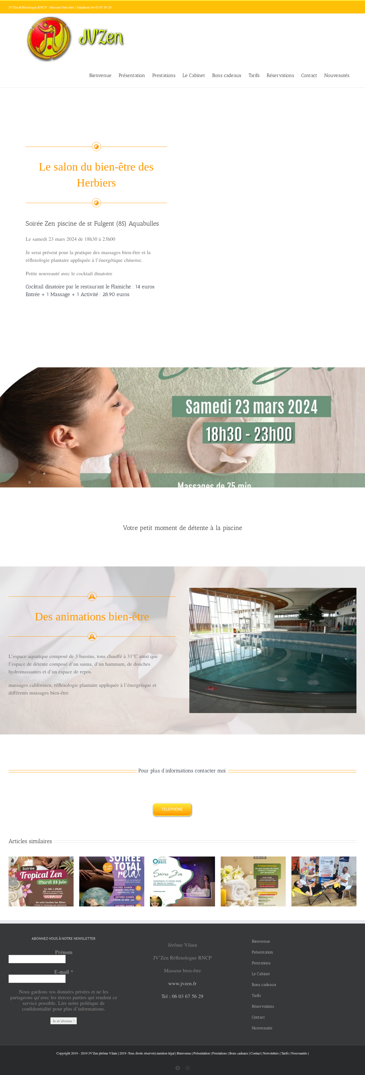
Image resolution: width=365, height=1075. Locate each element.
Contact (255, 1053)
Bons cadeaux (238, 1053)
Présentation (201, 1053)
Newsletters (271, 1053)
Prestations (219, 1053)
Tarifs (285, 1053)
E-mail (63, 972)
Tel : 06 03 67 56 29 (182, 996)
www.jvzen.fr (182, 983)
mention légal (165, 1053)
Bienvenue (184, 1053)
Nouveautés (299, 1053)
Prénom (63, 952)
